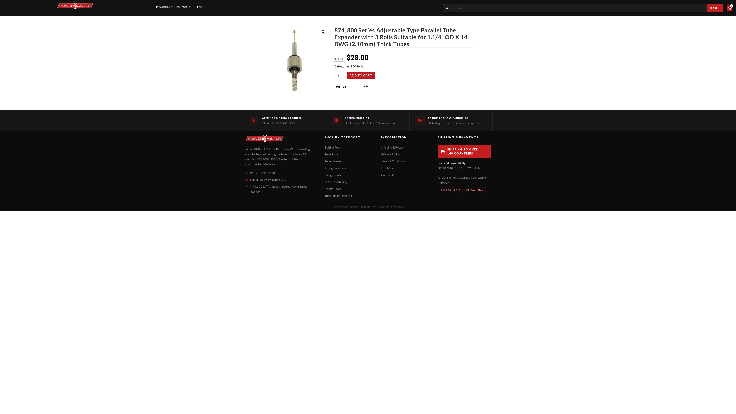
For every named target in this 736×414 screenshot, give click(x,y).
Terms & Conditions (393, 161)
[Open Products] (172, 7)
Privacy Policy (390, 154)
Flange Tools (332, 175)
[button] (323, 32)
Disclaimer (388, 168)
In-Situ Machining (335, 182)
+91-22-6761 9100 (262, 172)
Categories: (342, 66)
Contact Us (183, 7)
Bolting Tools (333, 147)
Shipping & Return (392, 147)
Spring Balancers (335, 168)
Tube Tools (331, 154)
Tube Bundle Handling (338, 195)
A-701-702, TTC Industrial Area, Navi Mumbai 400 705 (279, 189)
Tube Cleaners (333, 161)
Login (200, 7)
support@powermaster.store (268, 179)
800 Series (358, 66)
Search (715, 8)
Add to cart (361, 75)
